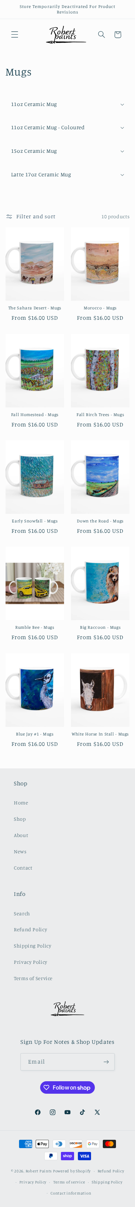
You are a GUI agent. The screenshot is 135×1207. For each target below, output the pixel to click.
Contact (23, 868)
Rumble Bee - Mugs (34, 627)
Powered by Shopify (72, 1171)
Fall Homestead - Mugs (34, 414)
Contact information (71, 1193)
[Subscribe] (106, 1061)
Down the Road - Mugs (100, 520)
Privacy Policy (30, 962)
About (21, 835)
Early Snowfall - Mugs (34, 520)
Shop (20, 819)
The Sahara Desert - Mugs (34, 307)
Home (21, 802)
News (20, 851)
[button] (14, 35)
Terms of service (69, 1182)
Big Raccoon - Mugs (100, 627)
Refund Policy (30, 929)
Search (22, 913)
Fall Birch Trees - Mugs (100, 414)
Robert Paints (39, 1171)
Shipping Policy (32, 946)
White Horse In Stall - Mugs (100, 734)
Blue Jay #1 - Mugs (34, 734)
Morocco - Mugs (100, 307)
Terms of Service (33, 978)
